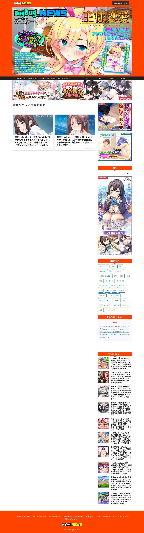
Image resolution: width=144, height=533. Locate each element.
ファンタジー (121, 281)
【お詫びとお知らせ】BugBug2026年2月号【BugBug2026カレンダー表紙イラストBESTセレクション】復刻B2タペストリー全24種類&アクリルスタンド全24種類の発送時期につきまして (115, 331)
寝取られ (102, 295)
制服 (100, 281)
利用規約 (27, 516)
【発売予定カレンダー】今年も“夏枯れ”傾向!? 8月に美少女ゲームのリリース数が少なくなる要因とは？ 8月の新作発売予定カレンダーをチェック (121, 377)
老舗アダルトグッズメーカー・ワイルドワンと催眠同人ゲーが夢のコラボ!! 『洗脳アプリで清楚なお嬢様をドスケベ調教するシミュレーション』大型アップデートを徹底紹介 (121, 453)
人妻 (100, 310)
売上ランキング (104, 305)
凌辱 (115, 276)
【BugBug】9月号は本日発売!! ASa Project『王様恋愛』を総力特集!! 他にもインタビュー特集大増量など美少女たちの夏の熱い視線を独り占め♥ (121, 363)
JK (124, 300)
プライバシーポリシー (39, 516)
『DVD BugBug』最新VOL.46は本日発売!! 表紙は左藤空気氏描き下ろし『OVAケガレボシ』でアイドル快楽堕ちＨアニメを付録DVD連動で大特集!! (121, 468)
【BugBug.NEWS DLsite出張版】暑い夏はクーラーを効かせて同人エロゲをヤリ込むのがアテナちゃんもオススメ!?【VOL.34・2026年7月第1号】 (121, 498)
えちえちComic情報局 (103, 516)
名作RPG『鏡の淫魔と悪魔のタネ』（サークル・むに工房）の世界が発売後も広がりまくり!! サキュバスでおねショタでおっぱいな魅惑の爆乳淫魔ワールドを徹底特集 (121, 483)
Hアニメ (121, 286)
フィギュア (103, 286)
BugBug (111, 78)
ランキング (119, 271)
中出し (117, 300)
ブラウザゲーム (114, 295)
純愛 (114, 290)
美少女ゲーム (21, 78)
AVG (113, 266)
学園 (110, 271)
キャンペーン (66, 78)
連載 (128, 276)
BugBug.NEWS (78, 516)
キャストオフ (110, 310)
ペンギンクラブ (117, 516)
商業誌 (121, 290)
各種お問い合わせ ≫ (121, 3)
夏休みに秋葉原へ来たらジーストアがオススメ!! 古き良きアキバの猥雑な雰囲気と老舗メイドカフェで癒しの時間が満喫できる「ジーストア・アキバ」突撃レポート (121, 393)
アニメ (78, 78)
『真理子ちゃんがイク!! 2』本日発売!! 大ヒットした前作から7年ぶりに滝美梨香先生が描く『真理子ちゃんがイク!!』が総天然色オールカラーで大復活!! (121, 438)
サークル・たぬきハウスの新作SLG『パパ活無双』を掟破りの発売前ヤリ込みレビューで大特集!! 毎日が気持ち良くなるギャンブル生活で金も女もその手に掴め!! (121, 409)
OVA (107, 290)
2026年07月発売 (55, 78)
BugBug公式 (89, 516)
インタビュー (100, 78)
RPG (121, 276)
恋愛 (100, 290)
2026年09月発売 (32, 78)
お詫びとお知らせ (54, 516)
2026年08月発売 (44, 78)
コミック (116, 305)
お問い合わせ (67, 516)
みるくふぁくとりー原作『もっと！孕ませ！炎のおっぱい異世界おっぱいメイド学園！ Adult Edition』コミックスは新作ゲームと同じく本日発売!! (121, 424)
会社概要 (18, 516)
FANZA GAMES (104, 276)
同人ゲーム (89, 78)
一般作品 (122, 78)
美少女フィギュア (105, 300)
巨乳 (120, 266)
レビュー (126, 305)
